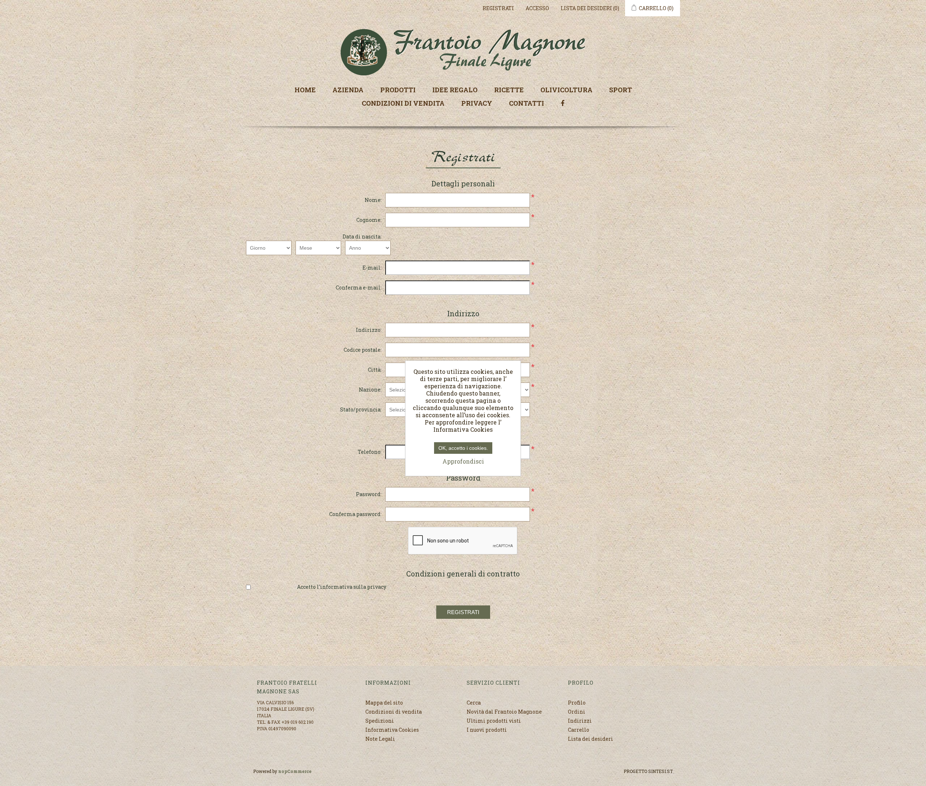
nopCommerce (294, 771)
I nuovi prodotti (487, 729)
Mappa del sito (384, 702)
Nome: (373, 199)
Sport (620, 89)
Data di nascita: (362, 236)
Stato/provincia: (361, 409)
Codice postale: (363, 349)
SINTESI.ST (660, 771)
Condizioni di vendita (403, 103)
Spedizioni (379, 720)
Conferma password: (355, 514)
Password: (369, 494)
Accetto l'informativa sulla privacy (341, 586)
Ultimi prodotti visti (494, 720)
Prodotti (398, 89)
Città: (375, 369)
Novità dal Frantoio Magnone (504, 711)
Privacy (476, 103)
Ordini (576, 711)
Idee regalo (454, 89)
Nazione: (370, 389)
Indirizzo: (369, 329)
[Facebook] (562, 102)
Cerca (474, 702)
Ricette (509, 89)
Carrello (578, 729)
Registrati (498, 8)
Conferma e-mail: (359, 287)
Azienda (348, 89)
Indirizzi (580, 720)
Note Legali (380, 738)
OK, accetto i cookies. (463, 448)
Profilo (577, 702)
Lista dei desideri (590, 738)
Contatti (526, 103)
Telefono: (370, 451)
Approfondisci (463, 461)
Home (305, 89)
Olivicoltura (566, 89)
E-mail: (372, 267)
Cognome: (369, 219)
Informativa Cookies (392, 729)
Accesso (537, 8)
